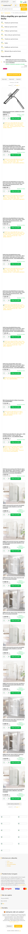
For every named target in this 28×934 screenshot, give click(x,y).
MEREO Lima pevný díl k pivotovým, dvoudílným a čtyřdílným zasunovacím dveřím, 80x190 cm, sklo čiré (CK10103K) (13, 543)
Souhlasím (18, 926)
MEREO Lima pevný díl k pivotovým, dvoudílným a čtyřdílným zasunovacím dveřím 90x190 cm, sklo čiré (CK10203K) (13, 685)
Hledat (24, 9)
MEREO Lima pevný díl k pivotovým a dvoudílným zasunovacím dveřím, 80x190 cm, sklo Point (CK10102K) (13, 507)
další (17, 85)
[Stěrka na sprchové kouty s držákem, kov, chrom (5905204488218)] (14, 99)
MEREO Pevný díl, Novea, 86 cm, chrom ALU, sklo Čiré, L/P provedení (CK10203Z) (13, 720)
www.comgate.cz (22, 885)
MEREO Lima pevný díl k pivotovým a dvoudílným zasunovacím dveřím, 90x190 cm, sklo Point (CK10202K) (13, 649)
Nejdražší (18, 79)
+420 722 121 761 (5, 1)
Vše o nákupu (10, 863)
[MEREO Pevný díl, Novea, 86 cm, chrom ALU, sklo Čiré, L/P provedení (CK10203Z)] (14, 707)
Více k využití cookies (14, 921)
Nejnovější (4, 79)
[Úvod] (6, 5)
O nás (8, 861)
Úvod (2, 12)
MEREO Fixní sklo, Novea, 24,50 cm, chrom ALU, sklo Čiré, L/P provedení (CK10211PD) (13, 755)
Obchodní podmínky (11, 864)
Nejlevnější (11, 79)
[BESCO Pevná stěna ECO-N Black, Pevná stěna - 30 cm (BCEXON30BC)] (14, 388)
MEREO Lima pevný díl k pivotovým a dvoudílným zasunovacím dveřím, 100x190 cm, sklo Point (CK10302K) (13, 790)
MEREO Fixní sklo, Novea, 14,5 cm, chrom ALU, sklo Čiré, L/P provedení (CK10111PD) (14, 613)
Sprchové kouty (8, 12)
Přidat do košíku (15, 118)
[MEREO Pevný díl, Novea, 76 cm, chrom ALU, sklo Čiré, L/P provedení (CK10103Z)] (14, 565)
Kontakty (9, 866)
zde (20, 930)
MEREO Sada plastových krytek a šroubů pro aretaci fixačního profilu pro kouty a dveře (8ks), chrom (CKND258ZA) (16, 61)
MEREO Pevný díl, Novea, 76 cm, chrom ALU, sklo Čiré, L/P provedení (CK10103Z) (13, 578)
